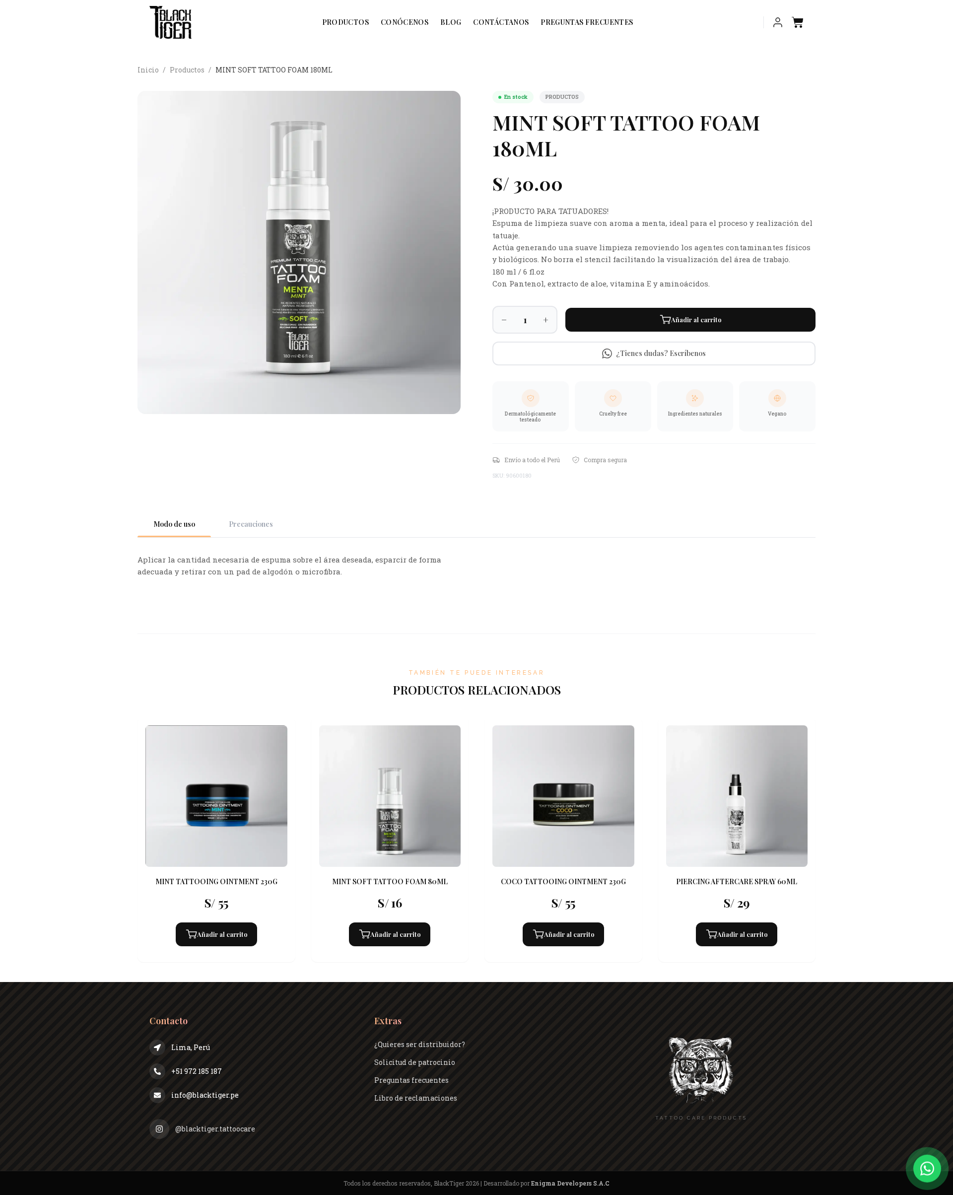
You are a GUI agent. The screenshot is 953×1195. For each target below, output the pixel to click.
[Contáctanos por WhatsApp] (927, 1167)
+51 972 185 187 (196, 1071)
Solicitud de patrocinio (414, 1062)
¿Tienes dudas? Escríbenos (661, 353)
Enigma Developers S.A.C (570, 1183)
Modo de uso (174, 524)
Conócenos (404, 22)
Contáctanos (501, 22)
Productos (345, 22)
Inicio (148, 69)
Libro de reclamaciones (415, 1098)
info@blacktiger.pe (205, 1095)
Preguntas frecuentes (587, 22)
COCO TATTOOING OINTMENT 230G (563, 881)
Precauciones (251, 524)
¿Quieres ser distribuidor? (419, 1044)
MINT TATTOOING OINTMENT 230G (216, 881)
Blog (450, 22)
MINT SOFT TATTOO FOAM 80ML (390, 881)
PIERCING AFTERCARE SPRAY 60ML (736, 881)
